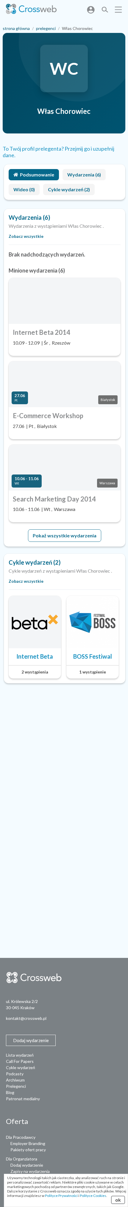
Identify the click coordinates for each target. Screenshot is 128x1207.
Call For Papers (20, 1061)
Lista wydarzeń (20, 1055)
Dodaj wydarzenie (26, 1165)
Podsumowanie (37, 174)
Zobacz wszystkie (26, 236)
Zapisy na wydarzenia (30, 1171)
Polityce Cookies (93, 1195)
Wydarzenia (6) (84, 174)
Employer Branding (27, 1143)
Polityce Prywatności (61, 1195)
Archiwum (15, 1079)
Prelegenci (16, 1086)
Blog (10, 1092)
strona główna (16, 28)
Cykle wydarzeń (20, 1067)
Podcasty (15, 1073)
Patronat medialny (23, 1098)
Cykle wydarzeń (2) (69, 189)
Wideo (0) (24, 189)
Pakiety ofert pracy (28, 1149)
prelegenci (46, 28)
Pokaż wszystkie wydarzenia (64, 535)
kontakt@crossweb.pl (26, 1018)
